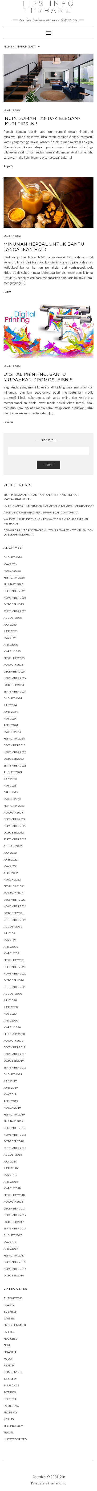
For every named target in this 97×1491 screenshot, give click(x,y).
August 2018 (13, 1154)
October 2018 (14, 1141)
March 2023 (12, 799)
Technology (13, 1426)
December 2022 (14, 819)
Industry (10, 1379)
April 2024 (11, 725)
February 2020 (14, 1034)
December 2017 (14, 1208)
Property (8, 166)
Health (7, 291)
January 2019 (13, 1121)
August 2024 (13, 698)
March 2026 (12, 570)
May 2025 (10, 638)
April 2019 (11, 1101)
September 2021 (15, 920)
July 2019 (10, 1081)
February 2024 (14, 738)
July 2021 (10, 933)
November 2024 (15, 678)
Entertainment (15, 1325)
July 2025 (10, 624)
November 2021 (15, 906)
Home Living (13, 1372)
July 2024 (10, 705)
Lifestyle (10, 1399)
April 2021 (11, 946)
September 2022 (15, 839)
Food (8, 1358)
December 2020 (14, 967)
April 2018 (11, 1181)
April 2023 (11, 792)
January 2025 (13, 664)
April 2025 (11, 644)
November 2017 (15, 1215)
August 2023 (13, 772)
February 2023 (14, 805)
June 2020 (11, 1007)
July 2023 (10, 779)
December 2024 (14, 671)
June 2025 (11, 631)
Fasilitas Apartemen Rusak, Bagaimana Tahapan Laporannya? (48, 506)
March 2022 (12, 879)
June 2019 (11, 1087)
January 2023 (13, 812)
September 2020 (15, 987)
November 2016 (15, 1269)
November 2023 (15, 752)
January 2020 (13, 1040)
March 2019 (12, 1107)
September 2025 (15, 611)
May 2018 (10, 1175)
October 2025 (14, 604)
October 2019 (14, 1060)
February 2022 (14, 886)
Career (9, 1318)
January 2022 (13, 893)
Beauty (9, 1305)
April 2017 (11, 1248)
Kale (62, 1477)
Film (7, 1345)
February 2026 (14, 577)
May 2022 (10, 866)
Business (8, 421)
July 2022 (10, 852)
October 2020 (14, 980)
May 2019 (10, 1094)
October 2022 (14, 832)
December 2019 (14, 1047)
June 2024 (11, 711)
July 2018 (10, 1161)
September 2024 (15, 691)
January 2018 (13, 1201)
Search (48, 464)
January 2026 (13, 584)
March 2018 (12, 1188)
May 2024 (10, 718)
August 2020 (13, 993)
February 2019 (14, 1114)
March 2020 (12, 1027)
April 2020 (11, 1020)
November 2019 (15, 1054)
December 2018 (14, 1128)
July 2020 (10, 1000)
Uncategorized (15, 1439)
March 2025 (12, 651)
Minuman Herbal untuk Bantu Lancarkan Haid (44, 247)
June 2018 (11, 1168)
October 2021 (14, 913)
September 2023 (15, 765)
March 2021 (12, 953)
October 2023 (14, 758)
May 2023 (10, 785)
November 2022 (15, 826)
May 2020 (10, 1013)
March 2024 (12, 732)
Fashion (10, 1332)
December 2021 (14, 899)
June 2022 (11, 859)
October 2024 (14, 685)
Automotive (13, 1298)
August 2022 (13, 846)
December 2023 (14, 745)
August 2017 (13, 1235)
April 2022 (11, 873)
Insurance (11, 1385)
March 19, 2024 (12, 110)
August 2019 (13, 1074)
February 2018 (14, 1195)
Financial (11, 1352)
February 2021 (14, 960)
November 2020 (15, 973)
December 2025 (14, 591)
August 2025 (13, 617)
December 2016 (14, 1262)
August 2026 (13, 557)
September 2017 (15, 1228)
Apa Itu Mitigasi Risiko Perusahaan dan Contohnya (41, 512)
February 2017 (14, 1255)
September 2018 (15, 1148)
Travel (8, 1432)
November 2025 (15, 597)
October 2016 (14, 1275)
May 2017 (10, 1242)
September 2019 (15, 1067)
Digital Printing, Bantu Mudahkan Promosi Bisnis (38, 377)
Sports (9, 1419)
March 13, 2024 (12, 236)
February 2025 (14, 658)
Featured (10, 1338)
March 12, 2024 (12, 366)
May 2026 (10, 564)
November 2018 (15, 1134)
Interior (10, 1392)
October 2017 (14, 1222)
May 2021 (10, 940)
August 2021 (13, 926)
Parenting (11, 1405)
